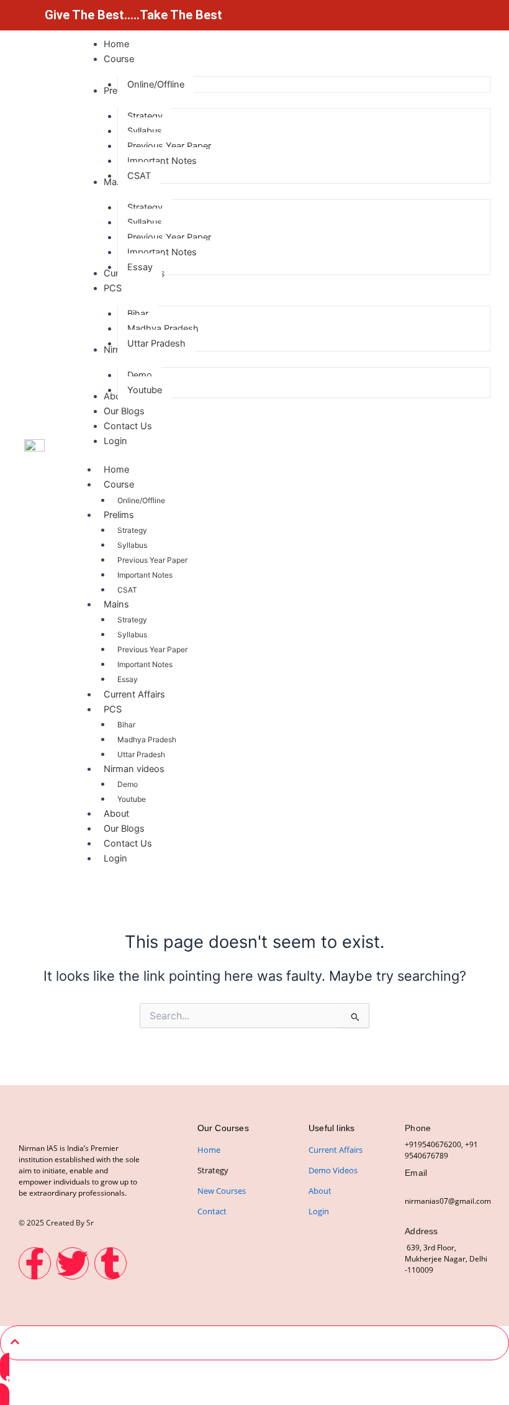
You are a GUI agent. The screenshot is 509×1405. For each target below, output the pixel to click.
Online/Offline (141, 500)
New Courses (221, 1190)
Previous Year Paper (152, 560)
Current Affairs (134, 694)
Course (119, 484)
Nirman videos (134, 769)
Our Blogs (124, 828)
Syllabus (132, 545)
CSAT (127, 589)
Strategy (132, 530)
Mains (116, 604)
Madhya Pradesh (146, 739)
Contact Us (128, 843)
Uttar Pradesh (141, 754)
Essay (127, 679)
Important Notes (145, 575)
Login (115, 858)
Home (116, 469)
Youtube (131, 799)
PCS (113, 709)
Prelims (119, 515)
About (116, 813)
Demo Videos (333, 1170)
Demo (127, 784)
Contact (212, 1211)
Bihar (126, 724)
